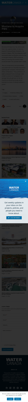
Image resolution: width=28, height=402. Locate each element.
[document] (14, 201)
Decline (18, 399)
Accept (10, 399)
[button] (25, 181)
